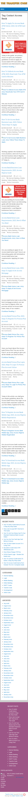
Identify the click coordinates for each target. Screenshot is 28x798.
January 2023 (7, 613)
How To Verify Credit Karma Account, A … (15, 774)
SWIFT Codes (8, 585)
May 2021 (6, 661)
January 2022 (7, 642)
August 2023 (7, 606)
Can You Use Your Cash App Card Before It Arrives (14, 734)
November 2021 (8, 646)
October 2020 (8, 678)
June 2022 (7, 630)
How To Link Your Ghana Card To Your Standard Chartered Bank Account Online (14, 535)
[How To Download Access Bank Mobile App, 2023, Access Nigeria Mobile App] (14, 484)
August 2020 (7, 682)
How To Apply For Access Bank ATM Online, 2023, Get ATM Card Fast (13, 25)
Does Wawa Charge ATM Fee (12, 552)
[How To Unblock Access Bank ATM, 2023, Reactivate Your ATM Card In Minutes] (14, 95)
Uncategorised (8, 590)
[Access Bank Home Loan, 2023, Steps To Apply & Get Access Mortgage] (14, 291)
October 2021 (8, 649)
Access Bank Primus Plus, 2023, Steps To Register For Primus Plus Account (14, 318)
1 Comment (13, 475)
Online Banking (12, 36)
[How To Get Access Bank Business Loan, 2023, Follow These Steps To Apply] (14, 143)
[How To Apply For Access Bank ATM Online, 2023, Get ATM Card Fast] (14, 47)
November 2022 (8, 618)
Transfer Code (17, 84)
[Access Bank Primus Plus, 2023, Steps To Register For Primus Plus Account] (14, 339)
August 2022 (7, 625)
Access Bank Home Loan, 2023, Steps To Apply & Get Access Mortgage (13, 270)
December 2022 (8, 615)
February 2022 (8, 639)
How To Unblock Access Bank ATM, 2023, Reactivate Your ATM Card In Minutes (13, 74)
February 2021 (8, 668)
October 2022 (8, 620)
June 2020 (7, 687)
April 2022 (6, 634)
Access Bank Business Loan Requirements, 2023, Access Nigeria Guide (12, 170)
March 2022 (7, 637)
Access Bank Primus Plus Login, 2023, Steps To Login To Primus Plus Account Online (13, 364)
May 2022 (6, 632)
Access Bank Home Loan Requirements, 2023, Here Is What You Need (14, 220)
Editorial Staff (7, 32)
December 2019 (8, 697)
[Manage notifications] (24, 794)
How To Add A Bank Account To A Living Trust (14, 740)
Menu (2, 9)
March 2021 (7, 666)
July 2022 (6, 627)
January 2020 (7, 694)
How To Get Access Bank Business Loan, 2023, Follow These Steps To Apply (12, 122)
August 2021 (7, 654)
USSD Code (7, 592)
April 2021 (6, 663)
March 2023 (7, 608)
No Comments (14, 38)
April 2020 (6, 692)
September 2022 (9, 622)
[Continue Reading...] (8, 66)
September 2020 (9, 680)
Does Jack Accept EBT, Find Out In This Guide (14, 719)
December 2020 (8, 673)
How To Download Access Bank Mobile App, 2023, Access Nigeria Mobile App (14, 463)
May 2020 (6, 690)
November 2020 (8, 675)
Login (22, 372)
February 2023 (8, 610)
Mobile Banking (20, 82)
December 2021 (8, 644)
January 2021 (7, 670)
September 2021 (8, 651)
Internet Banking (14, 34)
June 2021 (6, 658)
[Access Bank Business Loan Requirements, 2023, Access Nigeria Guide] (14, 191)
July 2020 (6, 685)
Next (4, 513)
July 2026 (6, 603)
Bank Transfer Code (17, 795)
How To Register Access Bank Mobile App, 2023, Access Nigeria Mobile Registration (14, 414)
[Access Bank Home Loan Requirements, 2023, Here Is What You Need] (14, 241)
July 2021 (6, 656)
